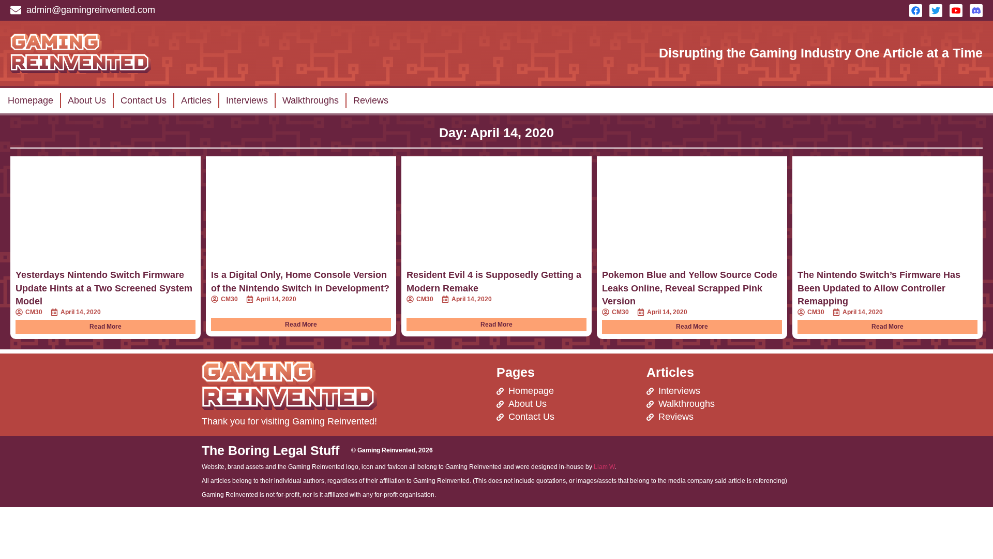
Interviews (247, 100)
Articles (196, 100)
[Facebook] (915, 10)
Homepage (30, 100)
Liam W (604, 466)
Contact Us (144, 100)
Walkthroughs (310, 100)
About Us (87, 100)
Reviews (370, 100)
